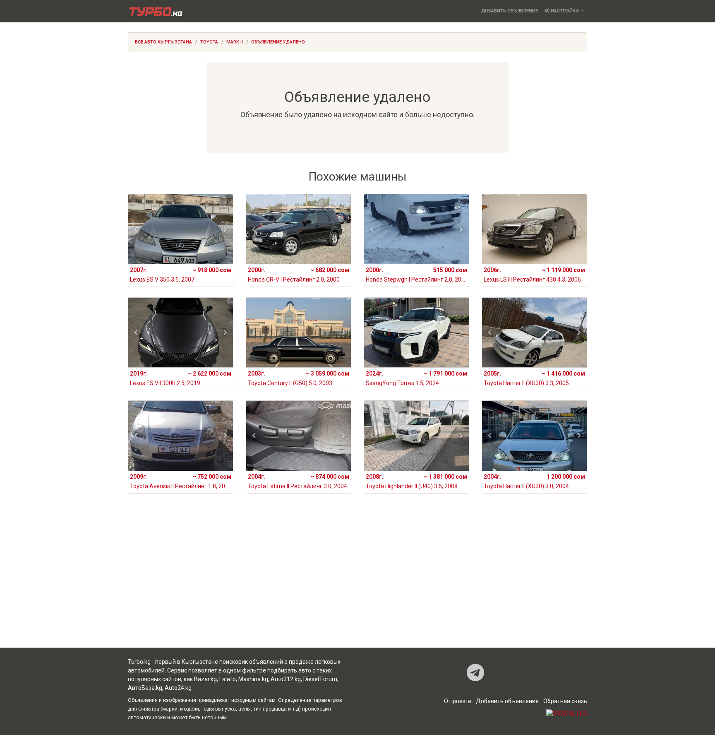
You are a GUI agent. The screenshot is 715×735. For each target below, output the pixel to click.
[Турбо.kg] (155, 11)
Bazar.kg (205, 679)
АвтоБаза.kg (145, 687)
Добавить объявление (509, 11)
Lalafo (227, 679)
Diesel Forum (320, 679)
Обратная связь (565, 701)
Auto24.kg (178, 687)
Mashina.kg (253, 679)
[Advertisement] (357, 581)
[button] (136, 229)
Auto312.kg (286, 679)
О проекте (457, 701)
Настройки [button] (564, 11)
